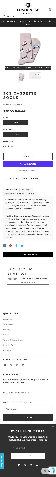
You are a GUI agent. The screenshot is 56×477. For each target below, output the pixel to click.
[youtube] (23, 365)
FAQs (5, 334)
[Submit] (6, 16)
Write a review (28, 282)
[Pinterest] (10, 246)
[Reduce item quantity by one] (4, 147)
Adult (15, 122)
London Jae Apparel (13, 104)
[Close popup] (53, 427)
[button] (9, 49)
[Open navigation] (6, 9)
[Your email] (28, 409)
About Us (7, 319)
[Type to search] (4, 16)
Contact (7, 350)
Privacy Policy (10, 345)
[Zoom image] (28, 49)
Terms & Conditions (12, 340)
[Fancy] (16, 246)
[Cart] (50, 9)
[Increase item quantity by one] (12, 147)
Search (10, 16)
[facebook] (5, 365)
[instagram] (11, 365)
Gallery (6, 329)
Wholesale (8, 324)
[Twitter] (22, 246)
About (31, 194)
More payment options (28, 170)
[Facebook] (4, 246)
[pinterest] (17, 365)
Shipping (26, 190)
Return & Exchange (14, 194)
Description (11, 190)
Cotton (16, 134)
